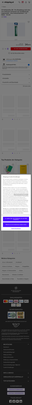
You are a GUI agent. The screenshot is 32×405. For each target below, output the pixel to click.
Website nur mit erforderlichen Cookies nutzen (16, 224)
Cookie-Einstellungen (16, 228)
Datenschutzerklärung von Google (21, 194)
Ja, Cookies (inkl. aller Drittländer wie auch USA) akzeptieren (16, 219)
